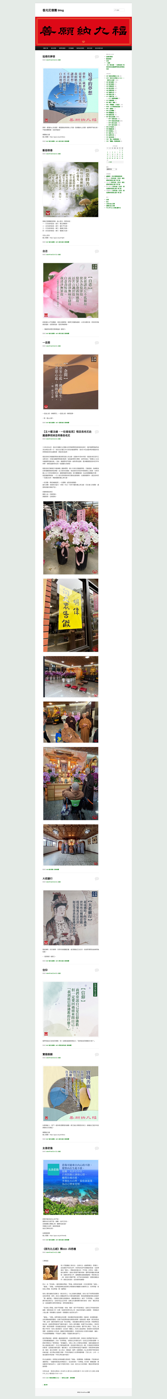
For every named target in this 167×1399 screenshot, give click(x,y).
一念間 (46, 342)
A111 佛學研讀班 (113, 98)
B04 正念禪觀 (110, 110)
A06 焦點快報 (110, 90)
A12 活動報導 (110, 100)
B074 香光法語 (60, 141)
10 (107, 154)
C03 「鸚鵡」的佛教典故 (113, 141)
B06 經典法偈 (110, 115)
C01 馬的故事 (110, 137)
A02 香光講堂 (110, 82)
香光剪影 (53, 48)
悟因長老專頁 (80, 48)
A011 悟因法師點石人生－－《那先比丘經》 (57, 1378)
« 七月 (110, 162)
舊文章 (45, 1385)
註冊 (107, 199)
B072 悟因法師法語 (61, 1045)
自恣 (45, 251)
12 (112, 154)
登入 (107, 202)
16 (122, 154)
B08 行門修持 (110, 127)
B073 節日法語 (60, 333)
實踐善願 (48, 1054)
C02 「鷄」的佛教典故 (112, 139)
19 (112, 156)
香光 (59, 60)
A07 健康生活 (110, 92)
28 (117, 158)
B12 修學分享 (110, 135)
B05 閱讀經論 (110, 113)
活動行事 (45, 48)
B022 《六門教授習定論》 (113, 106)
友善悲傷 (48, 1148)
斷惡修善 (48, 150)
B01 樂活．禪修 (110, 102)
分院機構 (71, 48)
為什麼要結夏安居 (117, 176)
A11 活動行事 (110, 96)
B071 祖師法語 (60, 422)
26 (112, 158)
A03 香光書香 (110, 84)
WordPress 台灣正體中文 (113, 208)
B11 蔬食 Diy (110, 133)
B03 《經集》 (110, 108)
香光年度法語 (99, 48)
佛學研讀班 (62, 48)
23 (122, 156)
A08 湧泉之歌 (110, 94)
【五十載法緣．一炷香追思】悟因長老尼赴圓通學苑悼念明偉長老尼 (115, 67)
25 (110, 158)
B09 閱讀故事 (110, 129)
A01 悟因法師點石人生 (112, 76)
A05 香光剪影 (49, 869)
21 (117, 156)
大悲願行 (48, 878)
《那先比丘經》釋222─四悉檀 (59, 1249)
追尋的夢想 (49, 56)
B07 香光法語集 (50, 141)
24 (107, 158)
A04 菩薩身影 (110, 86)
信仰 (45, 970)
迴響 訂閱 (110, 206)
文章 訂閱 (110, 204)
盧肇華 (108, 176)
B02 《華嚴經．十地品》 (113, 104)
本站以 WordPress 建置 (83, 1392)
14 (117, 154)
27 (115, 158)
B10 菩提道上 (110, 131)
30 (122, 158)
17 (107, 156)
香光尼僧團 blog (53, 10)
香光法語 (89, 48)
